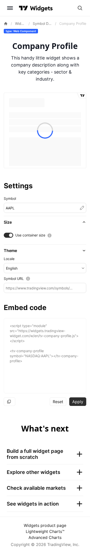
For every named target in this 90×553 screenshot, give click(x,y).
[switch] (8, 235)
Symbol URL (14, 278)
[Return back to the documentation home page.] (6, 23)
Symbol (10, 198)
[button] (45, 222)
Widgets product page (45, 525)
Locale (9, 259)
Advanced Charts (45, 537)
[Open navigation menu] (10, 8)
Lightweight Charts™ (45, 531)
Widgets (20, 23)
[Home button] (41, 8)
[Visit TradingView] (23, 8)
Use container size (30, 235)
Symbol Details (42, 23)
